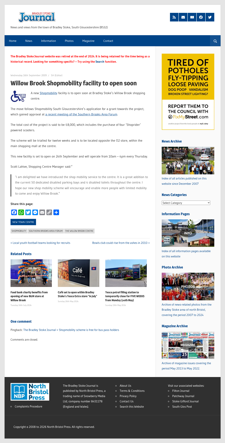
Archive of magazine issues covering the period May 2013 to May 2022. (186, 365)
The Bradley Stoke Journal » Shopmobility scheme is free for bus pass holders (71, 330)
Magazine (88, 41)
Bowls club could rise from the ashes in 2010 (119, 243)
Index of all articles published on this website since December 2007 (184, 180)
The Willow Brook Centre (79, 230)
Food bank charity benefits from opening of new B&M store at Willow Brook (29, 296)
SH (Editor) (56, 75)
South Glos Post (182, 406)
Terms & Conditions (132, 391)
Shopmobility (48, 93)
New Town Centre (23, 222)
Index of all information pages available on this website (186, 253)
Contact (108, 41)
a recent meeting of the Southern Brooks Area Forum (81, 114)
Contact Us (126, 401)
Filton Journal (180, 391)
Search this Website (132, 406)
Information (48, 41)
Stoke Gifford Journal (185, 401)
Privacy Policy (128, 396)
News (28, 41)
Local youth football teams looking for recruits (41, 243)
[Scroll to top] (219, 437)
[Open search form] (215, 40)
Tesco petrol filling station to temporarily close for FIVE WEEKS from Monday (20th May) (124, 296)
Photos (69, 41)
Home (12, 41)
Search (99, 61)
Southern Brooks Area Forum (46, 230)
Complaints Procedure (28, 406)
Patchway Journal (183, 396)
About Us (125, 385)
